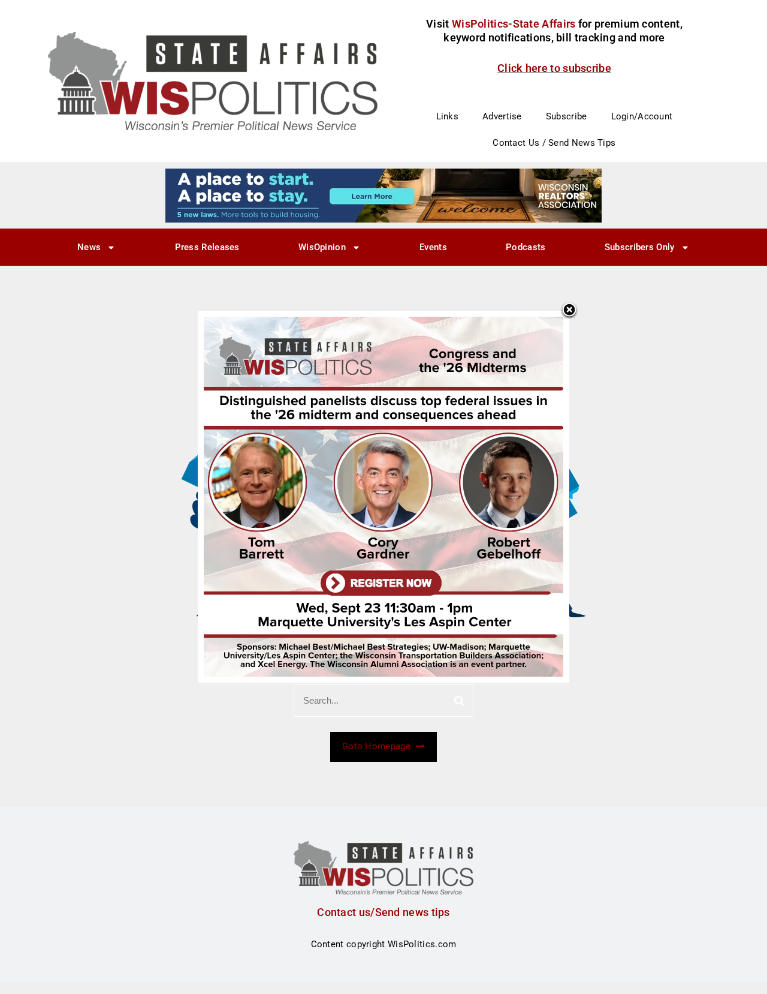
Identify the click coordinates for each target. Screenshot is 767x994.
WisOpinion (322, 247)
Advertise (502, 116)
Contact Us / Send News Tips (554, 142)
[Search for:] (383, 700)
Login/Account (642, 116)
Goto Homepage (377, 746)
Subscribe (566, 116)
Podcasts (525, 247)
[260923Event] (383, 496)
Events (433, 247)
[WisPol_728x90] (383, 195)
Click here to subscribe (554, 68)
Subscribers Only (640, 247)
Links (447, 116)
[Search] (459, 700)
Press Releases (207, 247)
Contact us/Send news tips (383, 912)
